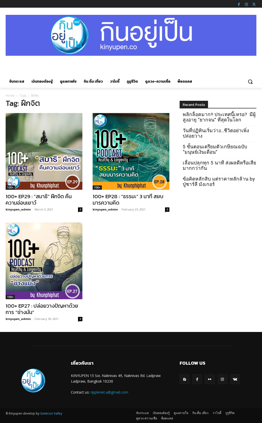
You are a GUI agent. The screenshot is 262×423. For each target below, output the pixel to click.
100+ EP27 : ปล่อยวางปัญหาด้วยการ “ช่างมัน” (42, 309)
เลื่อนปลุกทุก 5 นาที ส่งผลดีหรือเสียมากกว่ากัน (219, 165)
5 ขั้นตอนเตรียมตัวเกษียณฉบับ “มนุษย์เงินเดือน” (215, 149)
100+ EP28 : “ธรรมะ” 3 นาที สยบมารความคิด (128, 199)
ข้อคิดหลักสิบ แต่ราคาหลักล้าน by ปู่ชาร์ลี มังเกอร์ (219, 181)
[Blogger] (185, 379)
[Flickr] (210, 379)
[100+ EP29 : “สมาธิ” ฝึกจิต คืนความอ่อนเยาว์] (44, 151)
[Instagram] (246, 3)
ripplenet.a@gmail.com (109, 392)
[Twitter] (253, 3)
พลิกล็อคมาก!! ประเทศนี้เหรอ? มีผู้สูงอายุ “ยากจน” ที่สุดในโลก (219, 117)
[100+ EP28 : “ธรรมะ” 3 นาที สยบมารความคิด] (131, 151)
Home (10, 95)
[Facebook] (238, 3)
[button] (250, 81)
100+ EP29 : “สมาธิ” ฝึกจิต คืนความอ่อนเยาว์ (39, 199)
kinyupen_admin (18, 209)
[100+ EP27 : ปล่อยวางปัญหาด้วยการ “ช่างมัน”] (44, 260)
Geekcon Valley (51, 413)
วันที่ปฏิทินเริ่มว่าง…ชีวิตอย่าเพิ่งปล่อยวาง (216, 133)
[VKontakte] (235, 379)
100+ (10, 187)
